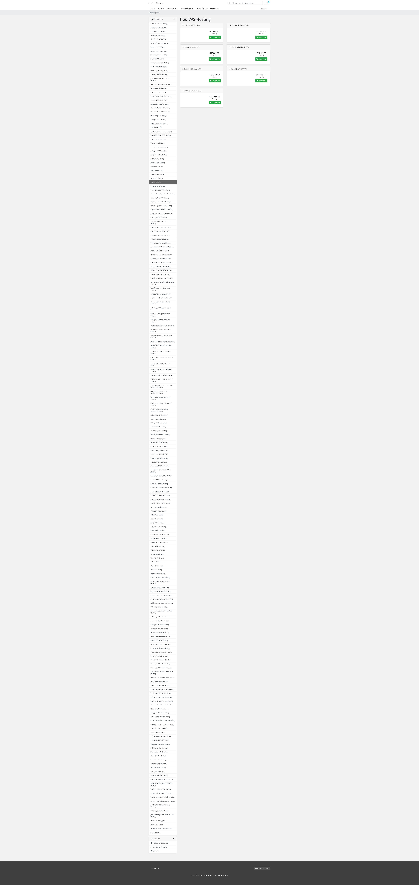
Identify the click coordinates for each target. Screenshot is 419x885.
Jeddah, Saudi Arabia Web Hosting (162, 603)
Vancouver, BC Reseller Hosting (161, 668)
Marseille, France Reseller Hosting (162, 701)
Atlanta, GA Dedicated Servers (160, 231)
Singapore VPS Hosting (158, 120)
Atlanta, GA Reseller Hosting (160, 621)
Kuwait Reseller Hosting (158, 760)
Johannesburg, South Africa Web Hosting (161, 612)
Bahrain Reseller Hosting (159, 748)
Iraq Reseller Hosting (157, 772)
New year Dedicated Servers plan (161, 829)
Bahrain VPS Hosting (157, 159)
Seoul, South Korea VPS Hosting (161, 131)
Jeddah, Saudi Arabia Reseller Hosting (160, 806)
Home (153, 8)
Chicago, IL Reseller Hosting (160, 625)
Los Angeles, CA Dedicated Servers (162, 247)
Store (160, 8)
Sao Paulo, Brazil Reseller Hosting (162, 779)
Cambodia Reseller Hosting (159, 728)
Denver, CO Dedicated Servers (161, 243)
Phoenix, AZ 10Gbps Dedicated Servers (161, 352)
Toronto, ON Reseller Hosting (160, 664)
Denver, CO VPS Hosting (158, 39)
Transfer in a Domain (159, 847)
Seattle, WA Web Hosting (159, 454)
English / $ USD (263, 868)
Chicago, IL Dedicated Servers (160, 235)
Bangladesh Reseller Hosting (160, 744)
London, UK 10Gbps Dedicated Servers (160, 398)
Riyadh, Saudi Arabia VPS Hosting (161, 210)
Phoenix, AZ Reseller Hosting (160, 648)
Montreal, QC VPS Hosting (159, 71)
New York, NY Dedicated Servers (161, 255)
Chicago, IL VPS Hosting (158, 31)
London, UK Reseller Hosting (160, 681)
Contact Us (214, 8)
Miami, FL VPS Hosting (158, 47)
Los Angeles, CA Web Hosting (160, 435)
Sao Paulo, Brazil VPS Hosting (160, 190)
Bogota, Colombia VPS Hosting (160, 202)
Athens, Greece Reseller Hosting (161, 697)
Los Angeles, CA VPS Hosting (160, 43)
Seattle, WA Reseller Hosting (160, 656)
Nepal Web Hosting (157, 566)
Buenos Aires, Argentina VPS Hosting (163, 194)
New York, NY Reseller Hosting (160, 644)
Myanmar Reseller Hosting (159, 775)
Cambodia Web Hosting (158, 527)
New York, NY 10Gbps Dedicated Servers (161, 346)
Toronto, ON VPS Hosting (159, 74)
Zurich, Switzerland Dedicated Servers (160, 303)
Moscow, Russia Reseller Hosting (161, 705)
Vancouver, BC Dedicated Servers (162, 278)
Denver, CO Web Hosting (159, 431)
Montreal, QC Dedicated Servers (161, 270)
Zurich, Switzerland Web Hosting (161, 488)
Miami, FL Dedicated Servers (160, 251)
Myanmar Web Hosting (158, 574)
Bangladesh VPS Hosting (159, 155)
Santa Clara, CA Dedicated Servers (162, 262)
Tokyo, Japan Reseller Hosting (160, 717)
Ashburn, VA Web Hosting (159, 415)
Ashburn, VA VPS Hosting (159, 24)
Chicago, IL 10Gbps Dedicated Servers (160, 321)
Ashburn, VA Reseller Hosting (160, 617)
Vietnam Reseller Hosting (159, 732)
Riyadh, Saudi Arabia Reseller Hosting (163, 801)
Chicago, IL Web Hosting (158, 423)
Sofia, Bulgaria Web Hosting (160, 491)
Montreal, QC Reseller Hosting (160, 660)
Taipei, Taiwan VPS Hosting (159, 147)
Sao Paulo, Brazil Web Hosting (160, 577)
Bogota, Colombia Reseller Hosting (162, 793)
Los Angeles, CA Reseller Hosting (161, 636)
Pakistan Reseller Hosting (159, 764)
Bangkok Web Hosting (158, 523)
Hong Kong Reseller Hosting (160, 709)
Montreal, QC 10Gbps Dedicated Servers (161, 370)
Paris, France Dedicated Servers (161, 298)
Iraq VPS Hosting (156, 182)
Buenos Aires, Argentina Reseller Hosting (161, 784)
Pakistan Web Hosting (158, 562)
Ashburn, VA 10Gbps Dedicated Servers (161, 309)
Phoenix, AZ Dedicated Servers (161, 259)
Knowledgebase (187, 8)
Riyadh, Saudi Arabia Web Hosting (162, 599)
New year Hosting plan (158, 821)
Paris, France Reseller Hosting (160, 685)
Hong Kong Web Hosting (159, 507)
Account (264, 8)
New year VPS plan (157, 825)
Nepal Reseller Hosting (158, 768)
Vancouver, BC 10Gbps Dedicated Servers (161, 380)
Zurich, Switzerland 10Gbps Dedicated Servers (160, 410)
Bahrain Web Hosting (157, 546)
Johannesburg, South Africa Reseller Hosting (162, 816)
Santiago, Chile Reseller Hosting (161, 789)
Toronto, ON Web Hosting (159, 462)
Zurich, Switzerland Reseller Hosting (162, 689)
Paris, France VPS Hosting (159, 92)
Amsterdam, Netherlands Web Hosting (160, 471)
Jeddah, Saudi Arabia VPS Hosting (161, 213)
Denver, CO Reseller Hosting (160, 633)
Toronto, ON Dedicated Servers (161, 274)
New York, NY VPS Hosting (159, 51)
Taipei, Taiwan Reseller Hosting (161, 736)
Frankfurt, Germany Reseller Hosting (162, 678)
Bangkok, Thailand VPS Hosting (161, 135)
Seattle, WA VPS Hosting (158, 67)
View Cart (155, 851)
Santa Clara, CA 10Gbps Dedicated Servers (162, 358)
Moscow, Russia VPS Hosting (160, 112)
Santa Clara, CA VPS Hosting (160, 63)
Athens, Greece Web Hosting (160, 495)
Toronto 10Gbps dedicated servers (162, 375)
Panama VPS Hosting (157, 59)
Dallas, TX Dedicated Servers (160, 239)
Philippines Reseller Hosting (160, 740)
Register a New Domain (160, 843)
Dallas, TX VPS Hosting (158, 35)
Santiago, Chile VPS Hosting (160, 198)
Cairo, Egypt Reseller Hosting (160, 811)
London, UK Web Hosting (159, 480)
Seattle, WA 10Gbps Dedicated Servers (160, 364)
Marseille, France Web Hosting (160, 499)
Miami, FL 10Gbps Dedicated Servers (162, 341)
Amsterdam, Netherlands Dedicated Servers (162, 283)
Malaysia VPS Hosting (158, 163)
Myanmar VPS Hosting (158, 186)
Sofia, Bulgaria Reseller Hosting (161, 693)
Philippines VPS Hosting (158, 151)
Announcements (173, 8)
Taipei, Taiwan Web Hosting (160, 534)
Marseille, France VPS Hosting (160, 108)
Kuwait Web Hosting (157, 558)
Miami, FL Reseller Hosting (159, 640)
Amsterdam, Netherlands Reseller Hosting (162, 673)
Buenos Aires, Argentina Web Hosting (160, 582)
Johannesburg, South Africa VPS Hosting (161, 222)
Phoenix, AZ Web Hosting (159, 446)
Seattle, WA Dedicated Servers (161, 266)
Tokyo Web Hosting (157, 515)
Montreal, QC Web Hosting (159, 458)
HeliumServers (156, 3)
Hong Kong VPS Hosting (158, 116)
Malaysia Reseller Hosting (159, 752)
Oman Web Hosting (157, 554)
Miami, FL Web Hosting (158, 439)
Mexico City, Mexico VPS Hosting (161, 206)
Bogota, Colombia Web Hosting (161, 591)
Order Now (215, 37)
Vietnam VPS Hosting (157, 143)
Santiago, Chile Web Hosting (160, 587)
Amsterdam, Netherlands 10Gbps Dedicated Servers (161, 386)
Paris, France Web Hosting (159, 484)
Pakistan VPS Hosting (157, 174)
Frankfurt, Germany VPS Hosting (161, 84)
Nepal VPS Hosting (157, 178)
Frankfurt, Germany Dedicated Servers (160, 289)
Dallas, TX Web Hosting (158, 427)
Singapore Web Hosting (158, 511)
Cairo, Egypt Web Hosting (159, 607)
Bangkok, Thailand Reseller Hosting (162, 725)
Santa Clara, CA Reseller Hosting (161, 652)
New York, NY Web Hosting (159, 442)
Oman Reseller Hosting (158, 756)
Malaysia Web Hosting (158, 550)
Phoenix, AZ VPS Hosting (159, 55)
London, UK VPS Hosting (158, 88)
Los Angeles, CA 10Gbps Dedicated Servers (162, 337)
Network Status (202, 8)
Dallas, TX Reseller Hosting (159, 629)
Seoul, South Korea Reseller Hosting (162, 721)
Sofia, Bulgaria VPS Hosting (159, 100)
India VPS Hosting (156, 127)
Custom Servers (156, 832)
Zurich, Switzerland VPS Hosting (161, 96)
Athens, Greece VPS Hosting (160, 104)
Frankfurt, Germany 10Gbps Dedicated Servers (159, 392)
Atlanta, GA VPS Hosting (158, 28)
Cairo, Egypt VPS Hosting (159, 217)
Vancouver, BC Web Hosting (160, 466)
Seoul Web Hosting (157, 519)
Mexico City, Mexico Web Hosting (161, 595)
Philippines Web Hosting (159, 538)
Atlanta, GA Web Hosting (158, 419)
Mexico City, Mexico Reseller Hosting (162, 797)
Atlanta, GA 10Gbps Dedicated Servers (160, 315)
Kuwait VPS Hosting (157, 170)
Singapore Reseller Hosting (160, 713)
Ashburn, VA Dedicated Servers (161, 227)
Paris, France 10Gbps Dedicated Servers (161, 404)
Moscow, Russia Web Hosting (160, 503)
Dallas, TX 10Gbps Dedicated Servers (163, 326)
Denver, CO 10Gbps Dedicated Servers (160, 331)
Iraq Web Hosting (156, 570)
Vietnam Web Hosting (158, 531)
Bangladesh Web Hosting (159, 542)
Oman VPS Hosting (157, 167)
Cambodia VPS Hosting (158, 139)
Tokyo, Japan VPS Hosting (159, 123)
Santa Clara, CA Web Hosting (160, 450)
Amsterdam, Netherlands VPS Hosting (160, 79)
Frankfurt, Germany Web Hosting (161, 476)
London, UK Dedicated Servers (161, 294)
